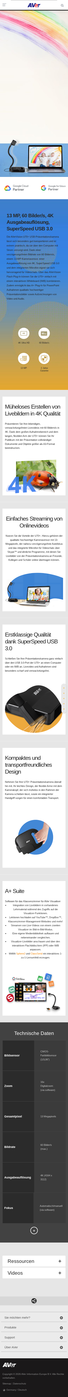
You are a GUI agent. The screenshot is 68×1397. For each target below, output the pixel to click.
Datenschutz (19, 1383)
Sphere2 (20, 953)
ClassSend (36, 953)
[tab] (63, 688)
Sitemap (6, 1383)
